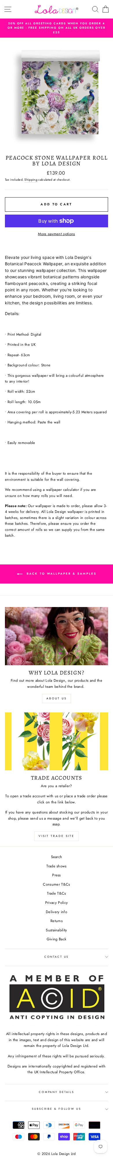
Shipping (30, 179)
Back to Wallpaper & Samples (60, 574)
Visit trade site (56, 836)
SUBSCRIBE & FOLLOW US (56, 1109)
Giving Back (57, 939)
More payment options (56, 234)
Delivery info (56, 912)
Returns (56, 921)
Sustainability (56, 930)
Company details (56, 1092)
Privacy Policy (56, 902)
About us (56, 698)
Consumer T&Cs (56, 884)
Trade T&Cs (56, 893)
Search (56, 857)
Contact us (56, 957)
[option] (56, 28)
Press (56, 875)
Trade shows (56, 866)
